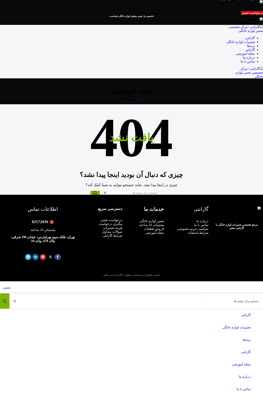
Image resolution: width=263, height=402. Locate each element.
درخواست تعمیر (252, 13)
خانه (139, 99)
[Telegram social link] (28, 257)
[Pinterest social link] (43, 257)
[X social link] (50, 257)
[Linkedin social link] (35, 257)
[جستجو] (95, 193)
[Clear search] (104, 192)
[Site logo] (242, 30)
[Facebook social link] (58, 257)
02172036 (40, 222)
